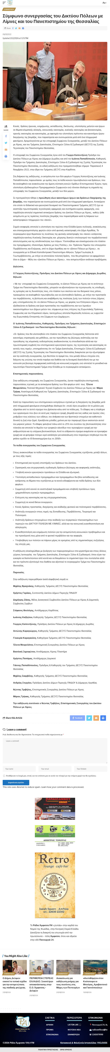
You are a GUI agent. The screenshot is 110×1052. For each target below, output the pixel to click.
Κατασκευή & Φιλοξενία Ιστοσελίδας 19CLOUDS (83, 1043)
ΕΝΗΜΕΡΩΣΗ (9, 9)
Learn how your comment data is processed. (62, 787)
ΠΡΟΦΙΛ (49, 1030)
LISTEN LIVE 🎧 (74, 1025)
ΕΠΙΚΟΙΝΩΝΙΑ (52, 1034)
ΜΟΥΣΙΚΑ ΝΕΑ (74, 1030)
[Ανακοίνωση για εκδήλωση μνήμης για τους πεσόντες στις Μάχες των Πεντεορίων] (68, 967)
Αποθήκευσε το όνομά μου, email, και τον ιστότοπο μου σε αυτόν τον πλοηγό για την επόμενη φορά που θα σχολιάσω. (51, 776)
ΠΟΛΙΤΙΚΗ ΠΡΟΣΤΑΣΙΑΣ (48, 1050)
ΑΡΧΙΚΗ (49, 1025)
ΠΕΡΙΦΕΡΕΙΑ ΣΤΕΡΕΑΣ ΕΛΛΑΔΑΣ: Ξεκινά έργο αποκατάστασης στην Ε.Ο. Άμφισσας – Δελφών (41, 984)
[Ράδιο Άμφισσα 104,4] (10, 3)
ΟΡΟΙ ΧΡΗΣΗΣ (66, 1050)
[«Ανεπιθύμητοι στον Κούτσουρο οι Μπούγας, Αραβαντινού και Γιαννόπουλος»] (95, 967)
